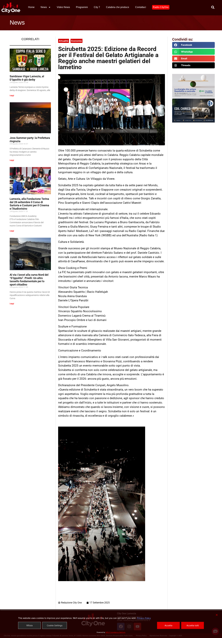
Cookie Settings (54, 625)
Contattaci (140, 7)
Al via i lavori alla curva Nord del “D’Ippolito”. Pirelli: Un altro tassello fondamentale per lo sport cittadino (29, 279)
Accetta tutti (193, 625)
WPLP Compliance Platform (115, 632)
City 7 (97, 7)
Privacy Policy (144, 618)
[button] (193, 45)
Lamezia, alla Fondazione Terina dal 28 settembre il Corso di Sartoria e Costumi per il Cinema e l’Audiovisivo (29, 203)
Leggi (12, 95)
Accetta (168, 625)
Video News (63, 7)
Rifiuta (29, 625)
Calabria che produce (117, 7)
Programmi (82, 7)
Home (31, 7)
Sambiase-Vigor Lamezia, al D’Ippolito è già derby (27, 78)
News (44, 7)
